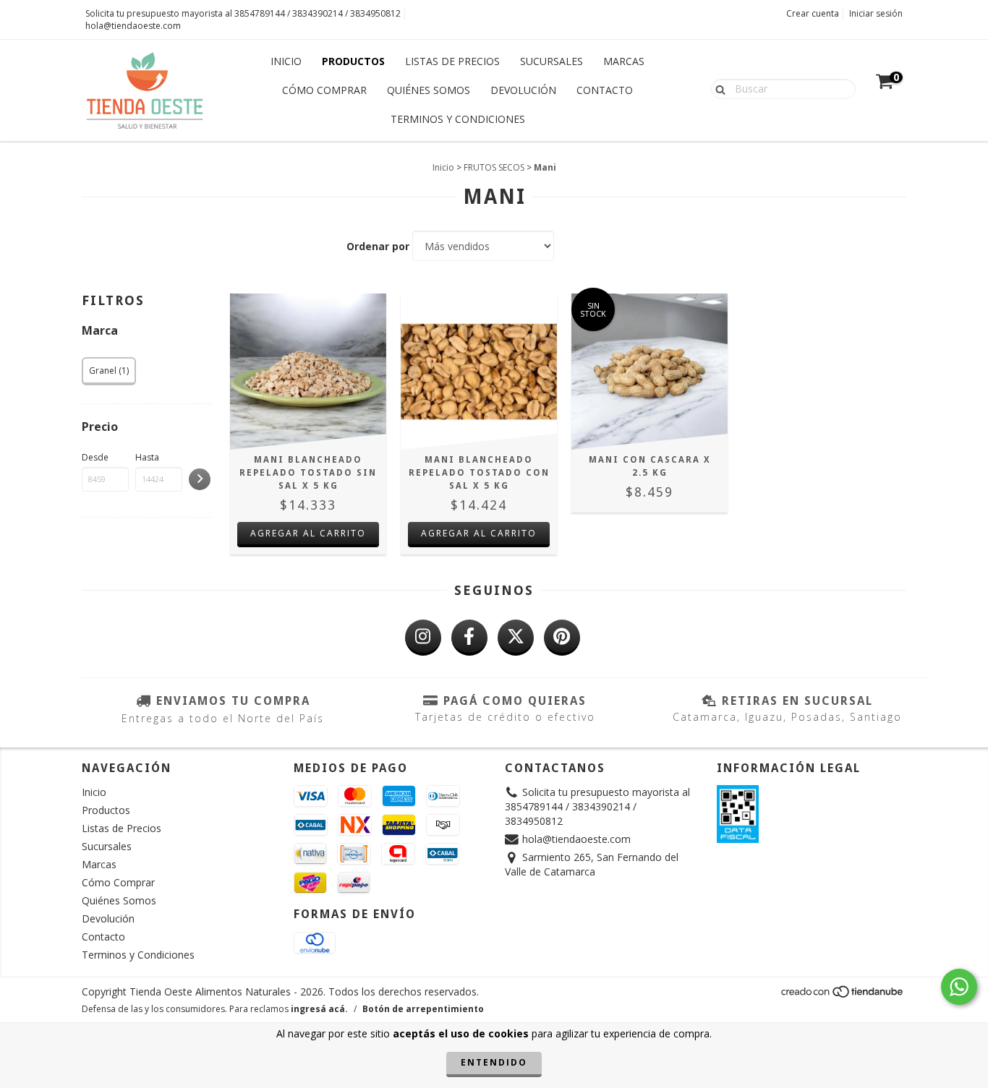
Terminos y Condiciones (458, 119)
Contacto (604, 90)
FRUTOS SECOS (494, 167)
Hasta (147, 457)
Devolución (523, 90)
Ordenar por (377, 246)
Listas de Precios (452, 61)
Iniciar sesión (876, 13)
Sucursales (551, 61)
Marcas (623, 61)
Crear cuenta (812, 13)
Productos (353, 61)
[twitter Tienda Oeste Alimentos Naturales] (516, 638)
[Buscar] (717, 88)
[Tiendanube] (843, 996)
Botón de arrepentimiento (423, 1009)
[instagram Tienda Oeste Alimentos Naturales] (423, 638)
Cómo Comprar (324, 90)
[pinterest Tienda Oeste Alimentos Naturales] (562, 638)
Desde (95, 457)
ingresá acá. (319, 1009)
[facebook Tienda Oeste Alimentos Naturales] (469, 638)
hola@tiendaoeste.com (133, 26)
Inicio (286, 61)
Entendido (494, 1062)
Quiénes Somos (428, 90)
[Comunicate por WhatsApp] (959, 987)
